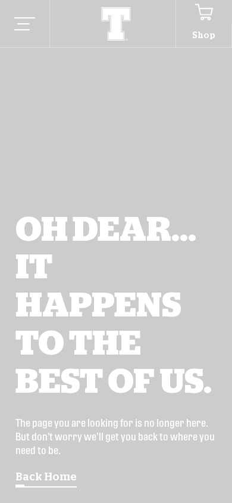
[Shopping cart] (203, 12)
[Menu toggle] (25, 24)
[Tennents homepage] (116, 24)
